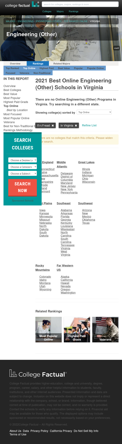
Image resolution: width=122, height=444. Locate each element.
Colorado (45, 276)
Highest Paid (47, 68)
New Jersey (68, 186)
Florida (65, 216)
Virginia (65, 248)
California (67, 280)
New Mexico (86, 214)
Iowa (42, 210)
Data (26, 431)
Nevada (66, 286)
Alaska (65, 276)
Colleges (46, 11)
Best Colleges (12, 90)
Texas (86, 223)
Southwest (85, 203)
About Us (15, 431)
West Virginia (65, 253)
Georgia (66, 219)
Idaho (43, 280)
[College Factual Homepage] (22, 4)
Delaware (67, 173)
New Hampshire (46, 180)
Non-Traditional (42, 73)
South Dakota (43, 233)
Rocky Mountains (42, 267)
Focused (10, 73)
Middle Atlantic (62, 164)
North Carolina (66, 233)
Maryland (66, 183)
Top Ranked (12, 68)
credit (116, 48)
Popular (78, 68)
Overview (15, 63)
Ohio (85, 178)
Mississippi (68, 229)
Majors (60, 11)
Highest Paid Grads (15, 102)
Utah (42, 286)
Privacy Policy (39, 431)
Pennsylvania (69, 192)
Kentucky (66, 223)
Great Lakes (86, 162)
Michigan (88, 175)
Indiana (87, 172)
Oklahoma (88, 219)
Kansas (44, 213)
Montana (45, 283)
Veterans (24, 73)
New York (67, 189)
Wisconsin (88, 182)
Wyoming (45, 289)
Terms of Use (18, 434)
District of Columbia (67, 178)
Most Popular (11, 98)
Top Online (29, 68)
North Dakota (43, 227)
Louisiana (67, 226)
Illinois (86, 169)
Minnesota (46, 216)
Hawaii (65, 283)
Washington (68, 292)
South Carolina (66, 240)
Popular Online (95, 68)
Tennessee (68, 245)
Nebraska (45, 223)
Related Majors (61, 63)
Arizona (87, 210)
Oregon (65, 289)
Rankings (73, 11)
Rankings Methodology (18, 130)
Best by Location (17, 110)
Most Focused (12, 114)
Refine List (89, 125)
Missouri (44, 219)
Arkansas (67, 213)
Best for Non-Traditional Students (24, 126)
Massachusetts (48, 175)
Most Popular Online (16, 118)
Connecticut (46, 169)
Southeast (64, 203)
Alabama (66, 210)
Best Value (64, 68)
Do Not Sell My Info (86, 431)
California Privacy (61, 431)
